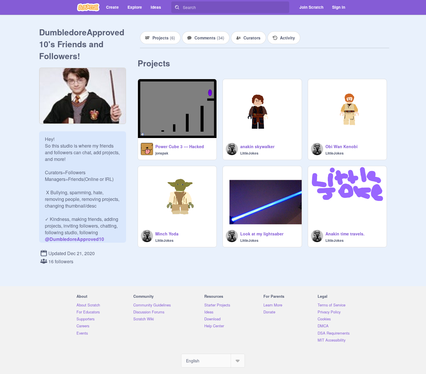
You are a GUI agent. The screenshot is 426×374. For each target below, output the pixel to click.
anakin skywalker (257, 146)
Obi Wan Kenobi (341, 146)
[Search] (177, 7)
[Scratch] (88, 7)
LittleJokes (249, 153)
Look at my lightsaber (261, 234)
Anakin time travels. (345, 234)
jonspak (161, 153)
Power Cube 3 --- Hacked (179, 146)
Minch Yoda (167, 234)
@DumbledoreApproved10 (74, 239)
